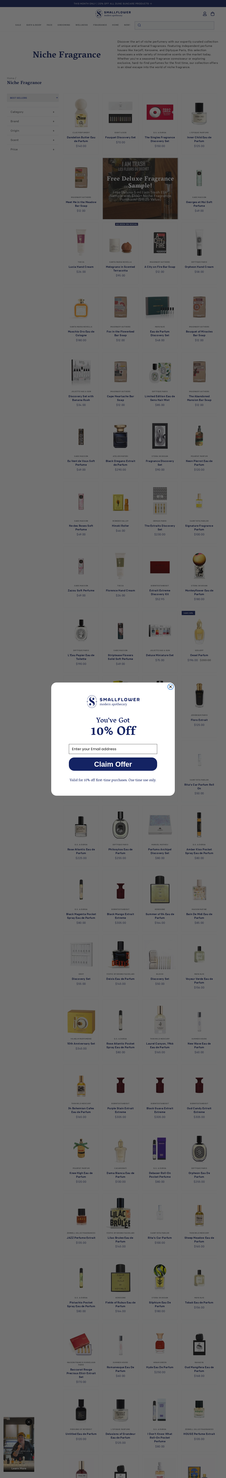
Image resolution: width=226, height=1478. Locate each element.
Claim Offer (113, 764)
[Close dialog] (170, 687)
